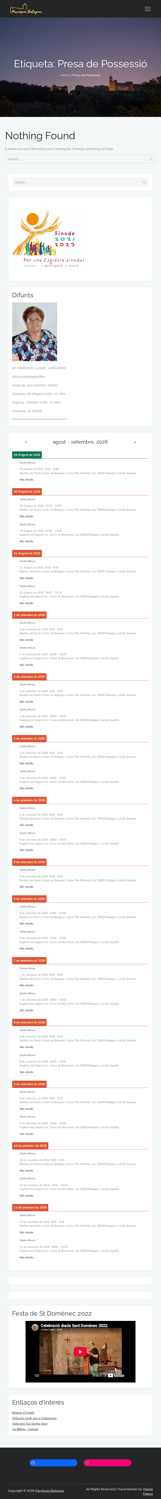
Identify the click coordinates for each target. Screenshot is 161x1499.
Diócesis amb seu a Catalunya (34, 1418)
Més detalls (26, 479)
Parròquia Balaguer (49, 1491)
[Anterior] (25, 442)
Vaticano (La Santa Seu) (30, 1423)
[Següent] (135, 442)
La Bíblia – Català (25, 1429)
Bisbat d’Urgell (23, 1413)
